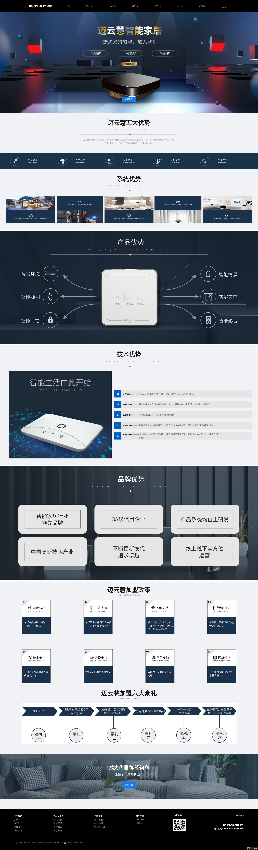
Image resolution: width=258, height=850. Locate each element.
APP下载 (140, 819)
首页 (69, 6)
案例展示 (18, 830)
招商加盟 (113, 6)
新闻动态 (18, 827)
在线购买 (98, 823)
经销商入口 (99, 827)
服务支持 (140, 816)
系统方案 (135, 6)
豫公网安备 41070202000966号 (75, 843)
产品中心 (89, 6)
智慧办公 (57, 830)
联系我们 (18, 823)
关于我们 (202, 6)
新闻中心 (180, 6)
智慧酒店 (57, 827)
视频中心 (158, 6)
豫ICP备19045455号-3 (57, 843)
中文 (226, 7)
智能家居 (57, 823)
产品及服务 (58, 816)
